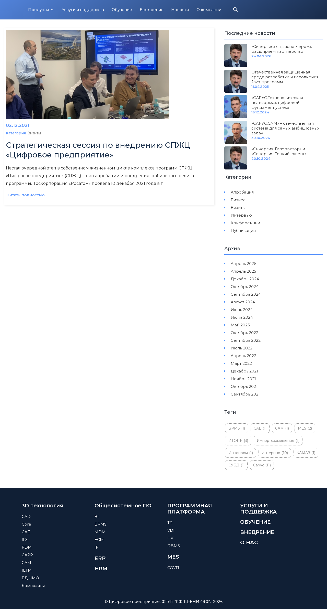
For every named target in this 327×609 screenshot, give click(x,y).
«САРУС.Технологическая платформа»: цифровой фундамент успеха (277, 102)
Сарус (262, 465)
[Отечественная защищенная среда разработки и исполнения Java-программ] (235, 81)
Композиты (33, 585)
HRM (101, 568)
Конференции (245, 222)
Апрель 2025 (243, 271)
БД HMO (30, 577)
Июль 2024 (242, 309)
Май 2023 (240, 325)
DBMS (173, 545)
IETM (27, 570)
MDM (100, 531)
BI (97, 516)
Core (26, 524)
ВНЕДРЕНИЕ (257, 532)
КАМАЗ (306, 453)
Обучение (122, 9)
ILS (25, 539)
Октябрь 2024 (245, 286)
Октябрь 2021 (244, 386)
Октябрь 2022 (244, 332)
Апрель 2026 (243, 263)
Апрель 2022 (243, 355)
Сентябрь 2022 (246, 340)
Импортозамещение (278, 440)
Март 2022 (241, 363)
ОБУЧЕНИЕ (255, 522)
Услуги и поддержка (83, 9)
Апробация (242, 192)
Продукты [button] (38, 9)
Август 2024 (243, 302)
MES (305, 428)
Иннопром (240, 453)
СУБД (236, 465)
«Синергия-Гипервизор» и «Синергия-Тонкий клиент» (278, 151)
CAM (282, 428)
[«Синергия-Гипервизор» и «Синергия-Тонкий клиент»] (235, 157)
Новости (180, 9)
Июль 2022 (241, 348)
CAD (26, 516)
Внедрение (152, 9)
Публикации (243, 230)
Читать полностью (26, 195)
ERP (100, 558)
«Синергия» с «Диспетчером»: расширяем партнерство (281, 49)
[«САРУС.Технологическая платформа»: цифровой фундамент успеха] (235, 106)
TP (169, 522)
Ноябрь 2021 (243, 378)
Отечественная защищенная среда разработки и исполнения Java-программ (285, 77)
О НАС (249, 542)
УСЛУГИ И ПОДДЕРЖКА (258, 509)
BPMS (236, 428)
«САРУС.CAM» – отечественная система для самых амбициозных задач (285, 128)
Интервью (241, 215)
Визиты (34, 133)
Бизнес (238, 199)
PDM (27, 547)
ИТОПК (238, 440)
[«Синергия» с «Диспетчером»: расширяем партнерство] (235, 55)
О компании (208, 9)
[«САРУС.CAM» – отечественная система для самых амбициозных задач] (235, 132)
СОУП (173, 567)
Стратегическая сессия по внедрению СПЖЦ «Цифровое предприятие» (98, 149)
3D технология (42, 506)
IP (97, 547)
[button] (235, 10)
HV (170, 538)
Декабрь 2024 (245, 278)
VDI (170, 530)
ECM (99, 539)
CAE (260, 428)
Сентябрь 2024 (246, 294)
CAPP (27, 554)
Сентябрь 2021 (245, 394)
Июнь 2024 (242, 317)
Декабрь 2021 (244, 371)
